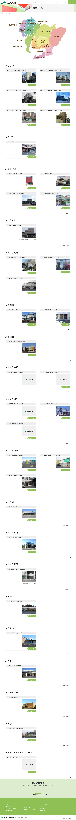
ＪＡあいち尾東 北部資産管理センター (49, 257)
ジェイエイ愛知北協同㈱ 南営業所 (48, 310)
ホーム (3, 13)
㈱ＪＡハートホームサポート (13, 757)
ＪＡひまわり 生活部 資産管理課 (14, 633)
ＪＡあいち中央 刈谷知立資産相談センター (50, 455)
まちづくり (33, 807)
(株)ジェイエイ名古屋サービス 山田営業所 (50, 90)
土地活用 (39, 2)
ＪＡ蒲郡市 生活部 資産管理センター (15, 665)
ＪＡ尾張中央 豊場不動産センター (48, 173)
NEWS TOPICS (46, 2)
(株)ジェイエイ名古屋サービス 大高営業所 (17, 90)
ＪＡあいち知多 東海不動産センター (15, 423)
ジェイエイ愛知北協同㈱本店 (13, 310)
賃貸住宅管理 (33, 809)
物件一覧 (8, 806)
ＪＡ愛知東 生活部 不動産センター (15, 601)
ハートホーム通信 (54, 2)
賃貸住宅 (25, 805)
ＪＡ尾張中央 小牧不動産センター (15, 173)
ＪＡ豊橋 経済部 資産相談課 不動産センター (17, 728)
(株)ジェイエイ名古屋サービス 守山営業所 (17, 70)
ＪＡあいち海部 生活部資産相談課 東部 (49, 372)
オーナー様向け (33, 2)
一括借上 (25, 807)
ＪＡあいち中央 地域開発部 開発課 (15, 455)
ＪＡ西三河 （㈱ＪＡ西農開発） (14, 507)
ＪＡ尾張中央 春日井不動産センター (15, 193)
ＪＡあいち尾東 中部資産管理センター (16, 257)
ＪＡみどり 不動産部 (11, 142)
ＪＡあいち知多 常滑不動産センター (15, 403)
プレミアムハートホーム (11, 808)
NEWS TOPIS (43, 801)
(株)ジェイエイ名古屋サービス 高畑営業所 (50, 70)
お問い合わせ (71, 2)
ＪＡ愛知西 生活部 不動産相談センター (16, 341)
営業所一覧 (65, 2)
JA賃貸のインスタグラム (62, 801)
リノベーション (9, 804)
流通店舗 (25, 809)
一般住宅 (32, 805)
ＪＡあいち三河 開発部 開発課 (14, 537)
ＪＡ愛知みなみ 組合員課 (13, 697)
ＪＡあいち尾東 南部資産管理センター (16, 278)
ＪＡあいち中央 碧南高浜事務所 (14, 475)
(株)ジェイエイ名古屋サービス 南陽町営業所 (51, 110)
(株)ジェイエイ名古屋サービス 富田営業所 (17, 110)
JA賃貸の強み (9, 810)
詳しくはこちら (31, 104)
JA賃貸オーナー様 (10, 801)
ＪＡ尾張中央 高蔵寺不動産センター (49, 193)
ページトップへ (66, 130)
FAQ (60, 2)
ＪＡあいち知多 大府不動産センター (49, 403)
